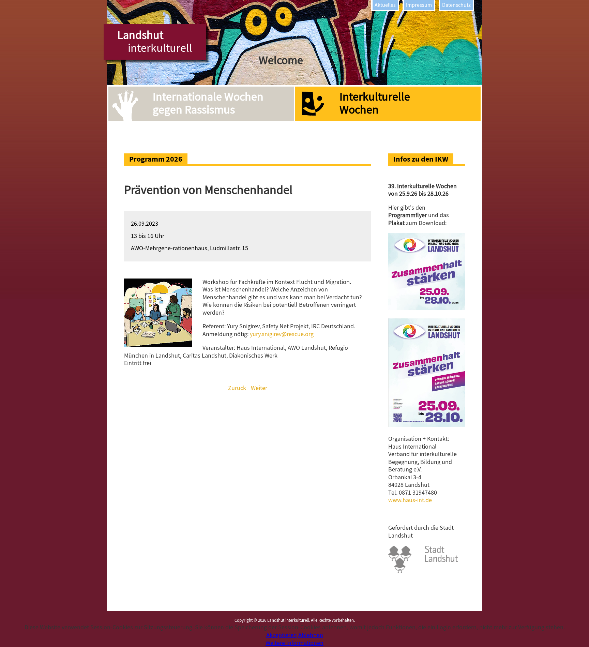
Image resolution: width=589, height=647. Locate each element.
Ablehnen (310, 635)
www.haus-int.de (410, 500)
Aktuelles (385, 5)
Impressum (419, 5)
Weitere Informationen (294, 643)
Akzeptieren (281, 635)
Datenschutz (456, 5)
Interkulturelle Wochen (374, 103)
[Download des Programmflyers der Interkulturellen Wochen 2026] (426, 308)
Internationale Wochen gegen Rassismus (208, 103)
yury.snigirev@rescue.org (282, 334)
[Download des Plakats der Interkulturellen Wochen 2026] (426, 425)
